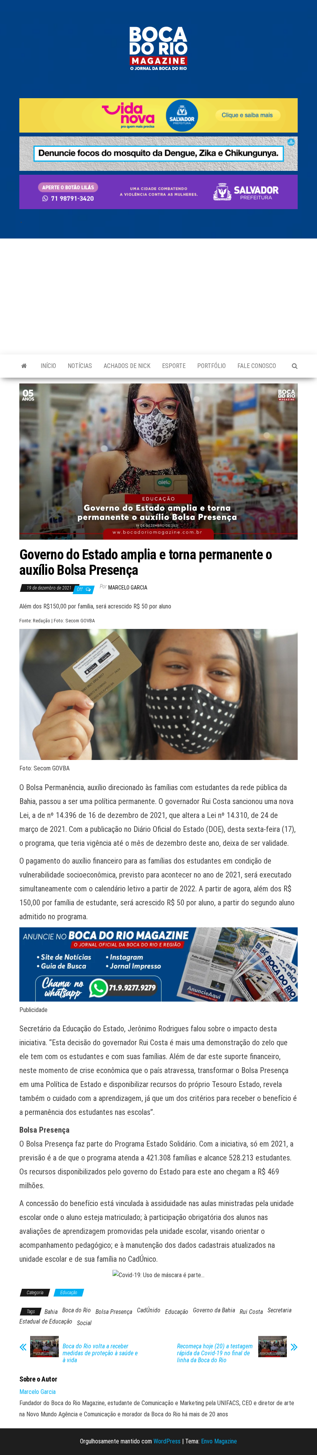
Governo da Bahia (214, 1310)
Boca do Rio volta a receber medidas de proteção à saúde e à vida (100, 1353)
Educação (68, 1292)
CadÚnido (148, 1310)
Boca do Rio (76, 1310)
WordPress (167, 1441)
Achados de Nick (127, 366)
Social (84, 1323)
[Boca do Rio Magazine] (24, 366)
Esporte (174, 366)
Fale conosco (256, 366)
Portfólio (211, 366)
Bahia (51, 1311)
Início (48, 366)
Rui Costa (251, 1311)
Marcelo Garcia (127, 587)
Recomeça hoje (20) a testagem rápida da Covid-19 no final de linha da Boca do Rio (215, 1353)
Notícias (80, 366)
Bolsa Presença (113, 1311)
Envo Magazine (219, 1441)
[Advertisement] (158, 296)
